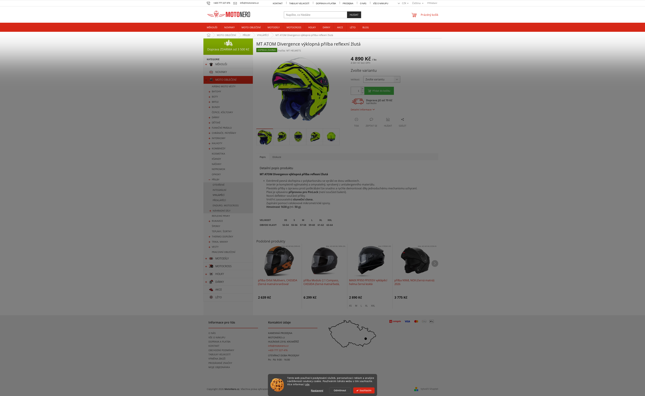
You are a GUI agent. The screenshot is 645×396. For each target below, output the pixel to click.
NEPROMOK (218, 169)
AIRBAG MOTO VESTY (223, 86)
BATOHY (216, 91)
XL (366, 305)
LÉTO (218, 297)
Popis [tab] (263, 157)
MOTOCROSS (223, 266)
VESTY (215, 246)
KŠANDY (216, 158)
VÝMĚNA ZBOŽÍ (216, 358)
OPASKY (216, 174)
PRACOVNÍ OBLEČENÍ (223, 252)
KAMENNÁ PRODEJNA (280, 333)
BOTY (215, 96)
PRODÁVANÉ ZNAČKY (220, 363)
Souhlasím (365, 390)
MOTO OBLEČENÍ (225, 80)
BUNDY (216, 107)
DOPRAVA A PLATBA (219, 341)
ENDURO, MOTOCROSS (226, 205)
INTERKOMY (218, 138)
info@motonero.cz (278, 345)
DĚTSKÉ (216, 122)
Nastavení (317, 390)
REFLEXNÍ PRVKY (221, 215)
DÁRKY (215, 117)
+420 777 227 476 (278, 350)
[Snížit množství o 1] (362, 93)
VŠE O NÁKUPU (380, 3)
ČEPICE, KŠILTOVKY (222, 112)
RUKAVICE (217, 220)
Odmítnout (340, 390)
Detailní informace (361, 109)
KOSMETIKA (218, 153)
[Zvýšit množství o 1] (362, 89)
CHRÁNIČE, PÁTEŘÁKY (224, 133)
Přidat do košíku (381, 90)
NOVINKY (221, 72)
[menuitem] (212, 27)
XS (350, 305)
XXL (373, 305)
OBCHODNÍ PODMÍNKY (221, 350)
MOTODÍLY (222, 258)
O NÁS (363, 3)
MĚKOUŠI (221, 64)
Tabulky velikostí (299, 3)
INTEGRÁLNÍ (219, 190)
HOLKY (219, 274)
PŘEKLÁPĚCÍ (219, 200)
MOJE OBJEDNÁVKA (219, 367)
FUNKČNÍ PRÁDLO (222, 127)
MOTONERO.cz (276, 337)
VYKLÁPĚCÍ (218, 195)
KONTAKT (278, 3)
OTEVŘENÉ (219, 184)
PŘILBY (215, 179)
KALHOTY (217, 143)
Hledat (354, 14)
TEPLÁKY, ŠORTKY (222, 231)
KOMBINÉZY (218, 148)
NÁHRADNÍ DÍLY (221, 210)
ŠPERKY (216, 226)
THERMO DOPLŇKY (222, 236)
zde (307, 384)
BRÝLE (215, 101)
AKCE (218, 289)
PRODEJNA (348, 3)
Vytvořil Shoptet (429, 388)
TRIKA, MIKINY (220, 241)
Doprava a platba (326, 3)
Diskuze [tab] (276, 157)
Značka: (289, 50)
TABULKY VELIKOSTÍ (219, 354)
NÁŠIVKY (216, 164)
